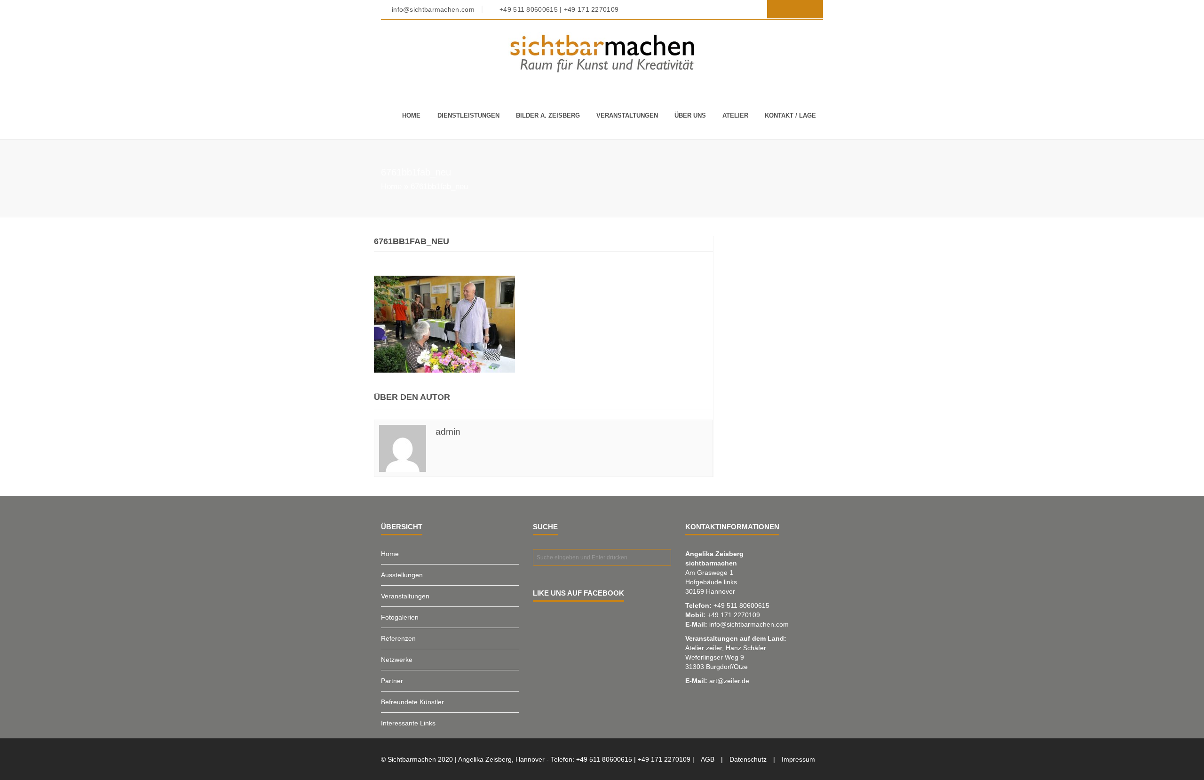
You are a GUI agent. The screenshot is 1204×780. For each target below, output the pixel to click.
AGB (707, 759)
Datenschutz (748, 759)
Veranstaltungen (627, 115)
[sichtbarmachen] (602, 53)
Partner (392, 680)
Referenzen (398, 638)
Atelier (735, 115)
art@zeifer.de (729, 680)
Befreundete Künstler (412, 702)
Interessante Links (408, 723)
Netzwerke (396, 659)
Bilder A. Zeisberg (548, 115)
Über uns (690, 115)
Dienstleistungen (468, 115)
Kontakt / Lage (790, 115)
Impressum (798, 759)
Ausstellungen (402, 575)
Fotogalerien (400, 617)
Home (411, 115)
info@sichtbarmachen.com (749, 624)
